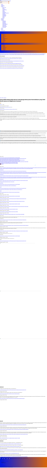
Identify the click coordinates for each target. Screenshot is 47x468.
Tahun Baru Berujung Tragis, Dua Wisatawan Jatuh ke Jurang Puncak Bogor (18, 54)
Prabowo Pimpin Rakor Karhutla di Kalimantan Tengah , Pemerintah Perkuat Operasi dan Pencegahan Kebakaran (14, 225)
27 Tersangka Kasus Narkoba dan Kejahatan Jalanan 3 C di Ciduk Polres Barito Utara (10, 443)
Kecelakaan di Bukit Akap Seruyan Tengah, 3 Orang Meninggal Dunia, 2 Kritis (9, 453)
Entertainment (3, 30)
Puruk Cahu (4, 35)
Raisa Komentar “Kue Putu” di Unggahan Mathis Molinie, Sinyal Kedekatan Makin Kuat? (10, 63)
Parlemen (2, 20)
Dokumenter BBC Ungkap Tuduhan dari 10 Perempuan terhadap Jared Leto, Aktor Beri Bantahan (12, 65)
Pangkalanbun (4, 15)
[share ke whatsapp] (8, 109)
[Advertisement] (2, 78)
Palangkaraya (4, 14)
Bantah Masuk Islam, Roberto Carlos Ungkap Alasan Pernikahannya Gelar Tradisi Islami (11, 58)
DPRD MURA (4, 22)
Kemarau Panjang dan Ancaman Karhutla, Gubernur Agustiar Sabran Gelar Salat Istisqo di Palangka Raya (13, 424)
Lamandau (4, 13)
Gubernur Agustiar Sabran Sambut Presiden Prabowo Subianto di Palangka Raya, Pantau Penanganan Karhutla (14, 434)
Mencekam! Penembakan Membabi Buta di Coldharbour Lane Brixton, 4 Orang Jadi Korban (11, 449)
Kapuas (3, 10)
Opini (1, 50)
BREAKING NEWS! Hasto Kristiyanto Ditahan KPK (6, 53)
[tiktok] (10, 458)
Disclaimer (2, 464)
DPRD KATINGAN (5, 26)
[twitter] (3, 458)
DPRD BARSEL (4, 21)
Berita (2, 97)
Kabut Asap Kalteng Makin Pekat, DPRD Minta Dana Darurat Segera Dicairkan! (10, 393)
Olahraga (2, 19)
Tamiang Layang (5, 9)
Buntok (3, 8)
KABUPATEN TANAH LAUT (5, 38)
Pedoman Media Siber (3, 465)
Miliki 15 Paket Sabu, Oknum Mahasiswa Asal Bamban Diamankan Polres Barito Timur (10, 446)
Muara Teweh (4, 7)
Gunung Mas (4, 12)
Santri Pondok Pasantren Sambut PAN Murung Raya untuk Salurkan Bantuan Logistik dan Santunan (12, 398)
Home (2, 4)
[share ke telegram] (11, 109)
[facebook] (1, 458)
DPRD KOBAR (4, 27)
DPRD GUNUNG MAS (5, 47)
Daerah (2, 6)
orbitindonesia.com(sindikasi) (5, 461)
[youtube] (8, 458)
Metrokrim (2, 18)
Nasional (2, 32)
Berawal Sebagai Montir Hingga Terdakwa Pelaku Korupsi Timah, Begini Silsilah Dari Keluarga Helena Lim (25, 53)
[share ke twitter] (4, 109)
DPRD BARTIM (4, 23)
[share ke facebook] (1, 109)
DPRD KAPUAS (4, 25)
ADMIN (1, 104)
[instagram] (5, 458)
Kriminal (2, 51)
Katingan (4, 11)
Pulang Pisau (4, 16)
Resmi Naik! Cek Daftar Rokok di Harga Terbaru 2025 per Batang (36, 54)
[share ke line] (14, 109)
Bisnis (2, 29)
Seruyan (4, 17)
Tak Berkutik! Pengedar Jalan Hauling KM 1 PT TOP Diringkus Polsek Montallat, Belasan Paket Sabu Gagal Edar (13, 456)
